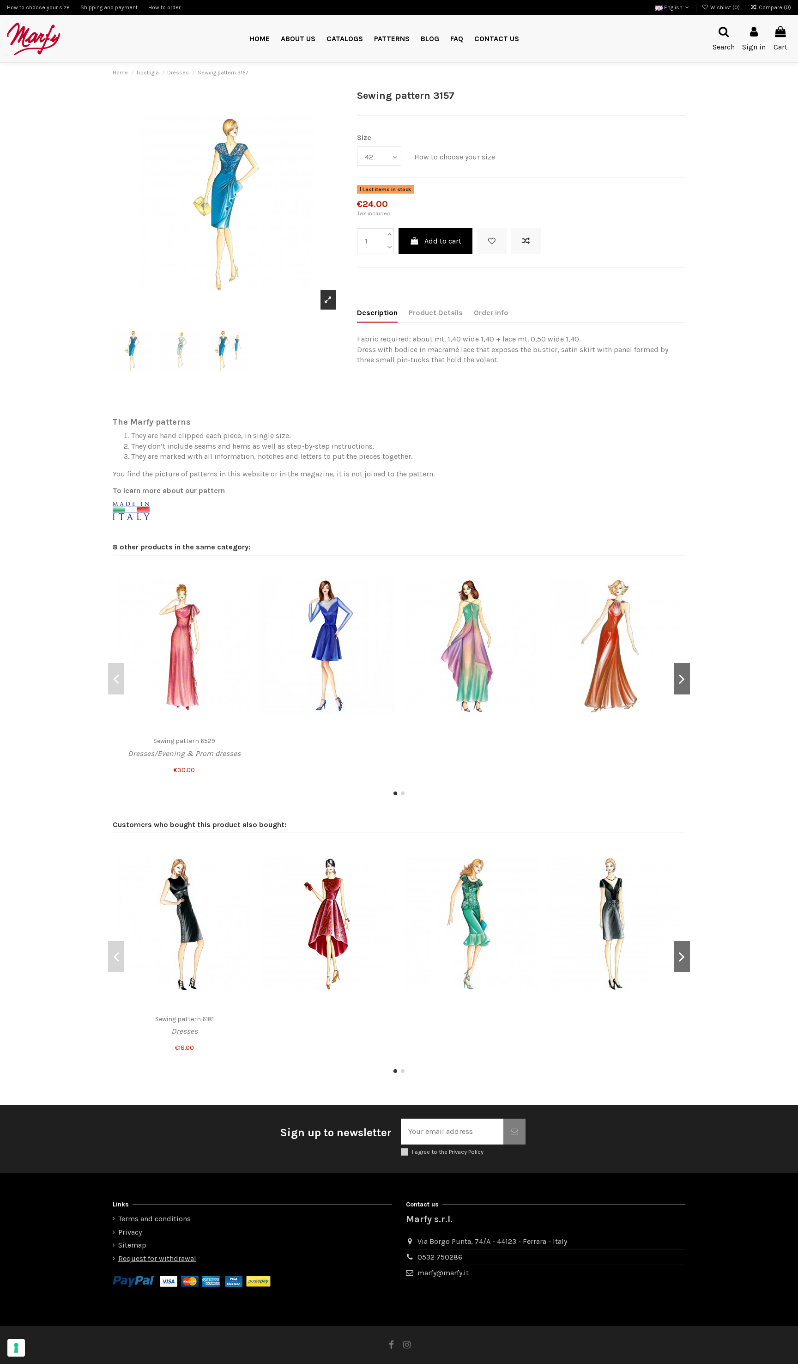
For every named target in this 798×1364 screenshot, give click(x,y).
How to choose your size (39, 7)
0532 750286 (439, 1257)
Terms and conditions (154, 1218)
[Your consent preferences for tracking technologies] (16, 1348)
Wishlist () (725, 7)
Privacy (130, 1232)
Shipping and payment (109, 7)
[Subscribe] (514, 1132)
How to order (164, 7)
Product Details (436, 312)
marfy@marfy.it (443, 1272)
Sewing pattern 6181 (184, 1019)
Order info (491, 312)
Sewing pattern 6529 (184, 741)
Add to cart (442, 241)
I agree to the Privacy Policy (448, 1151)
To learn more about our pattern (169, 490)
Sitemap (132, 1245)
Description (377, 312)
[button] (392, 39)
